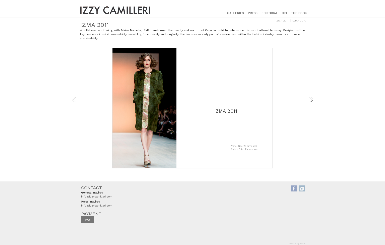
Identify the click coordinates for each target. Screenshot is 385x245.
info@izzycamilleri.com (96, 196)
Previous (74, 100)
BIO (284, 13)
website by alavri (297, 243)
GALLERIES (235, 13)
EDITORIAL (269, 13)
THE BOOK (299, 13)
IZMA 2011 (282, 20)
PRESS (252, 13)
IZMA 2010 (299, 20)
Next (311, 100)
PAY (87, 219)
